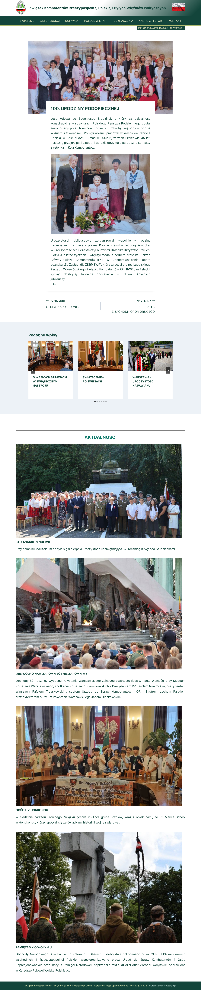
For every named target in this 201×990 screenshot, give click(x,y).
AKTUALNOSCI (50, 20)
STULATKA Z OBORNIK (62, 304)
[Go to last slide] (33, 370)
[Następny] (168, 370)
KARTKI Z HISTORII (151, 20)
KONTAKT (175, 20)
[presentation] (50, 356)
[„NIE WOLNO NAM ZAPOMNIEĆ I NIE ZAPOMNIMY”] (99, 613)
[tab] (95, 401)
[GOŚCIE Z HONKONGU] (99, 756)
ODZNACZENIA (123, 20)
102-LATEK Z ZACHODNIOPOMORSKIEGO (133, 306)
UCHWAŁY (72, 20)
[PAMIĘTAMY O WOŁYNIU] (99, 887)
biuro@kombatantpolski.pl (162, 985)
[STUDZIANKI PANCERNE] (99, 491)
